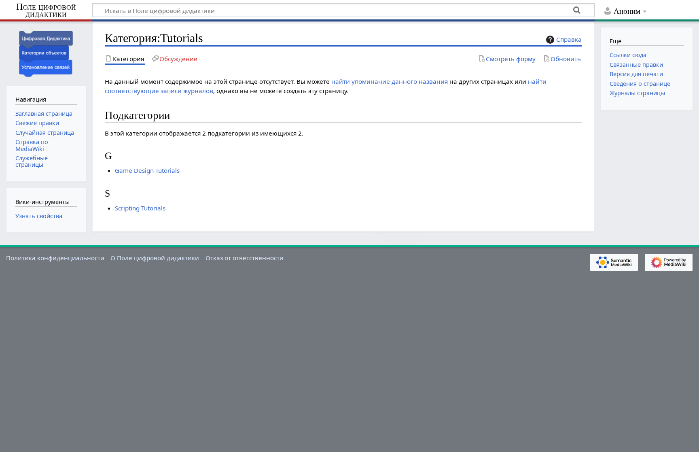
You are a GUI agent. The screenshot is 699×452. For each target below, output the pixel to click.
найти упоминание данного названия (389, 81)
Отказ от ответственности (244, 258)
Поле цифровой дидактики (46, 10)
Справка (569, 39)
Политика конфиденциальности (55, 258)
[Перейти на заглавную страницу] (46, 53)
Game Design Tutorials (147, 170)
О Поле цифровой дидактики (154, 258)
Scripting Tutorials (140, 208)
